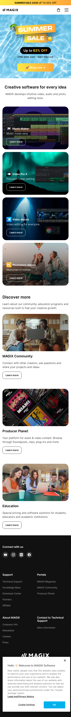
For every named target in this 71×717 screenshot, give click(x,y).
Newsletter (8, 630)
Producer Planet (45, 593)
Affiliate (6, 605)
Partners (7, 599)
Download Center (11, 593)
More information (46, 627)
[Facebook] (29, 555)
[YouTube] (5, 555)
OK (54, 704)
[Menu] (66, 10)
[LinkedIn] (21, 555)
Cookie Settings (26, 704)
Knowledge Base (11, 587)
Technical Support (12, 581)
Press (5, 642)
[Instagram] (13, 555)
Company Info (10, 624)
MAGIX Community (47, 587)
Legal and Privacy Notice (21, 696)
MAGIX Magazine (46, 581)
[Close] (65, 660)
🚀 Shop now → (35, 67)
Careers (6, 636)
